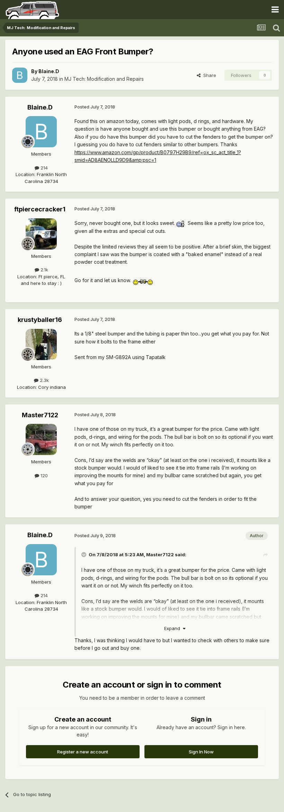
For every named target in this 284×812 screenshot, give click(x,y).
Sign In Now (201, 751)
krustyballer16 (40, 319)
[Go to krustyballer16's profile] (41, 344)
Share (208, 75)
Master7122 (40, 415)
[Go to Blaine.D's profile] (19, 75)
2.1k (43, 269)
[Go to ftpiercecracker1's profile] (41, 234)
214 (43, 168)
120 (43, 475)
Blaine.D (48, 71)
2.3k (43, 380)
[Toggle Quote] (84, 554)
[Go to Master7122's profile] (41, 439)
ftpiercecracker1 (39, 209)
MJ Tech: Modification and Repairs (104, 79)
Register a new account (82, 751)
